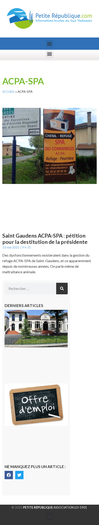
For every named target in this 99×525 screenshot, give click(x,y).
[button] (49, 43)
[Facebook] (9, 475)
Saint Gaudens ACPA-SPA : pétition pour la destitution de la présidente (44, 238)
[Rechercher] (62, 288)
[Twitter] (19, 475)
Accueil (8, 91)
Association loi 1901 (55, 507)
